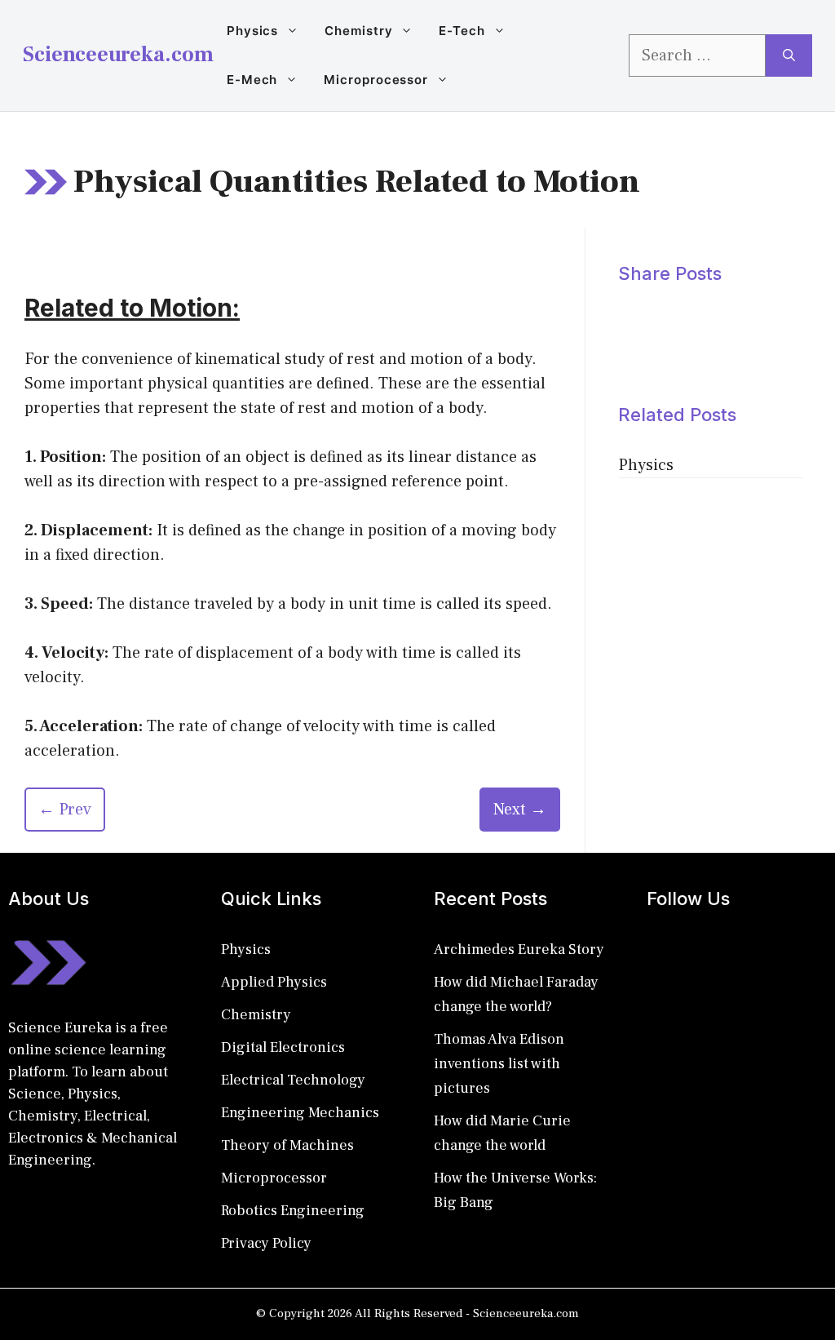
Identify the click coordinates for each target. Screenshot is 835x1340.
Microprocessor (376, 79)
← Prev (64, 809)
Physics (252, 30)
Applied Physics (274, 982)
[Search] (789, 55)
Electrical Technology (293, 1080)
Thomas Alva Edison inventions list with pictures (499, 1064)
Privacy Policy (266, 1243)
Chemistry (358, 30)
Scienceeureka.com (118, 55)
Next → (519, 809)
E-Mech (252, 79)
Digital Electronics (283, 1047)
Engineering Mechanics (300, 1112)
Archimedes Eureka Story (519, 949)
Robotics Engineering (292, 1210)
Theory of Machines (287, 1145)
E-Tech (461, 30)
